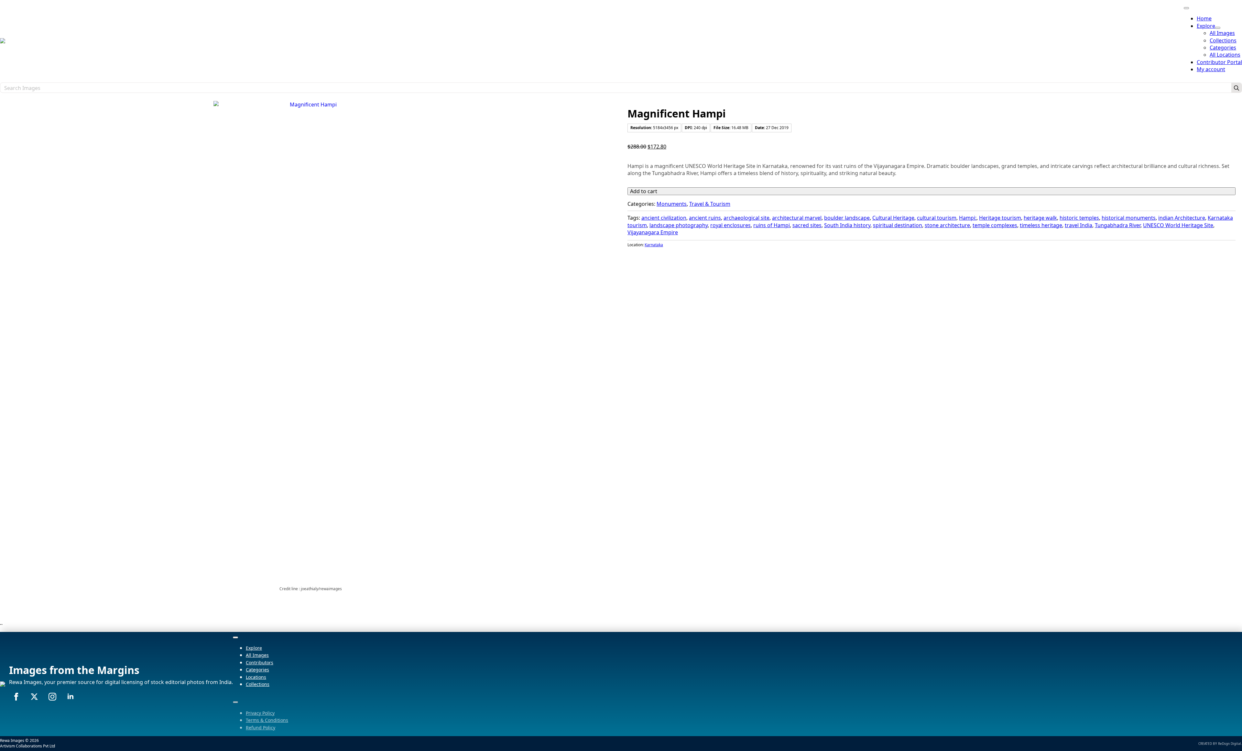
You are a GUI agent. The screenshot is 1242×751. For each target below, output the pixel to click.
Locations (256, 677)
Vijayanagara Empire (652, 232)
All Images (257, 655)
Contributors (259, 662)
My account (1211, 69)
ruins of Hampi (771, 225)
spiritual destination (897, 225)
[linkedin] (70, 697)
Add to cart (643, 191)
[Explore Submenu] (1217, 28)
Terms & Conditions (267, 720)
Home (1204, 18)
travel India (1078, 225)
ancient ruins (705, 217)
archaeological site (746, 217)
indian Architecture (1181, 217)
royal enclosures (730, 225)
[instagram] (52, 697)
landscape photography (678, 225)
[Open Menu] (1186, 8)
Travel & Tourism (709, 203)
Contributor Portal (1219, 62)
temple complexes (995, 225)
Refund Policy (260, 727)
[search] (1236, 88)
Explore (1206, 25)
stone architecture (947, 225)
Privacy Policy (260, 713)
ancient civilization (663, 217)
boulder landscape (847, 217)
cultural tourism (936, 217)
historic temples (1079, 217)
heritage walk (1040, 217)
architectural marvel (797, 217)
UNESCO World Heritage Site (1178, 225)
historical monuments (1129, 217)
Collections (257, 684)
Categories (257, 670)
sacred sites (807, 225)
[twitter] (34, 697)
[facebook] (16, 697)
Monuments (672, 203)
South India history (847, 225)
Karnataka (654, 245)
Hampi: (967, 217)
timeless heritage (1041, 225)
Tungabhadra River (1117, 225)
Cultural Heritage (893, 217)
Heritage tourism (1000, 217)
